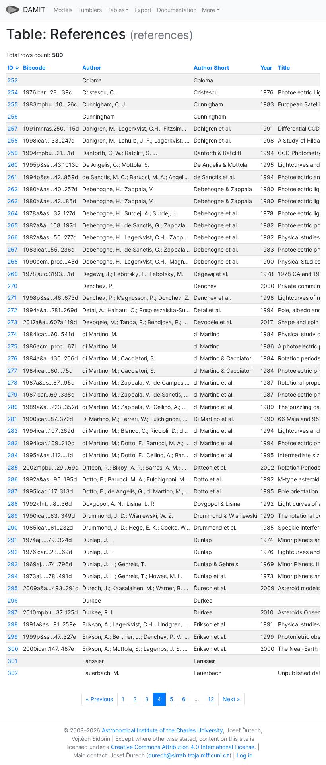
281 (12, 418)
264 (13, 213)
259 (13, 152)
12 (211, 699)
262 (12, 189)
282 (12, 430)
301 (12, 660)
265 (13, 225)
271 (12, 297)
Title (284, 67)
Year (266, 67)
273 (12, 322)
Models (63, 9)
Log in (244, 755)
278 (12, 382)
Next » (231, 699)
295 (13, 588)
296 (13, 600)
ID (10, 67)
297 (12, 612)
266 (13, 237)
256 (13, 116)
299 (13, 636)
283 (13, 443)
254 (13, 92)
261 (12, 177)
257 (12, 128)
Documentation (176, 9)
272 (12, 310)
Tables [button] (115, 9)
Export (142, 9)
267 (12, 249)
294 (13, 576)
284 (13, 455)
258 (13, 140)
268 (13, 261)
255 (13, 104)
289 (13, 515)
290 (13, 527)
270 (12, 285)
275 (12, 346)
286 (13, 479)
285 (13, 467)
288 (13, 503)
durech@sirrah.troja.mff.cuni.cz (188, 755)
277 (12, 370)
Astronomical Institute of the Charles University (162, 730)
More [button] (208, 9)
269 (13, 273)
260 (13, 164)
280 (13, 406)
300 (13, 648)
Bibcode (34, 67)
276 (12, 358)
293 (13, 564)
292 (12, 551)
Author (91, 67)
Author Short (211, 67)
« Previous (99, 699)
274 (12, 334)
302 (13, 672)
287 (12, 491)
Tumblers (90, 9)
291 (12, 539)
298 (13, 624)
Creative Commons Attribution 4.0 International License (182, 746)
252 (12, 80)
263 (13, 201)
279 (12, 394)
